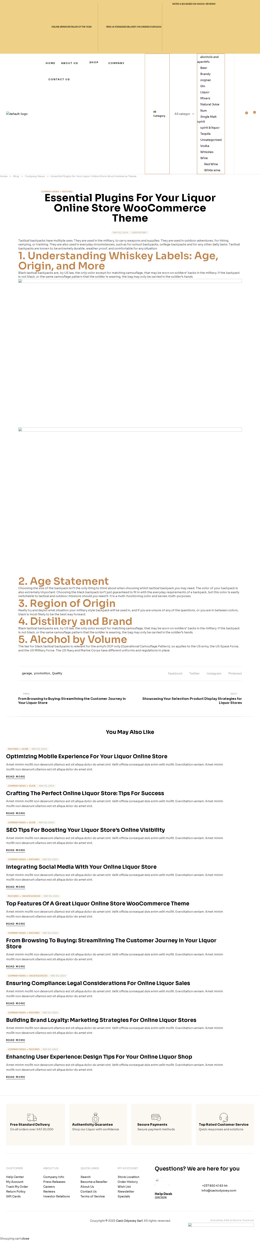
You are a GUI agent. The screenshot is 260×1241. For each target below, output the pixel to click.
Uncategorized (211, 140)
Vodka (204, 146)
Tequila (205, 134)
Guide (25, 749)
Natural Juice (209, 104)
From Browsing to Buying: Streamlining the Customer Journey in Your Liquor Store (111, 943)
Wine (204, 158)
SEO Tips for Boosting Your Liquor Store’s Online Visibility (85, 830)
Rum (203, 110)
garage (27, 673)
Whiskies (206, 152)
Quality (57, 673)
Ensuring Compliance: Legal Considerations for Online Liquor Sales (98, 983)
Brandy (205, 74)
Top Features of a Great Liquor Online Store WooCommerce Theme (97, 903)
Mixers (205, 98)
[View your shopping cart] (252, 114)
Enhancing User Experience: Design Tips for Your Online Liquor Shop (99, 1057)
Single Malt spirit (207, 119)
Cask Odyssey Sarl (129, 1221)
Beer (203, 68)
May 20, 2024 (120, 233)
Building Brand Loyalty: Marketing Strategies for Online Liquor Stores (101, 1020)
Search (194, 114)
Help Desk (163, 1194)
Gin (202, 86)
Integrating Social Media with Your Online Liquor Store (81, 867)
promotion (42, 673)
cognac (205, 80)
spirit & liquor (210, 128)
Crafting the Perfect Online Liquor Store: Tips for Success (85, 793)
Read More (15, 776)
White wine (212, 170)
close (25, 1238)
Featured (67, 192)
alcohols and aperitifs (208, 59)
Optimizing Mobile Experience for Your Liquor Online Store (86, 756)
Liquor (204, 92)
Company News (50, 192)
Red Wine (211, 164)
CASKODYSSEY (139, 233)
